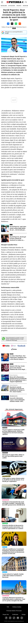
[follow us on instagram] (13, 346)
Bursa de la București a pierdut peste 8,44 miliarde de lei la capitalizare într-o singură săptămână (18, 379)
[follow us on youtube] (6, 346)
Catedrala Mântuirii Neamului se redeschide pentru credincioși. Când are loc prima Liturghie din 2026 (13, 599)
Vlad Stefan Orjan (21, 27)
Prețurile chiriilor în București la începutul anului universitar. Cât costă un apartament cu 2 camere (12, 527)
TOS (8, 607)
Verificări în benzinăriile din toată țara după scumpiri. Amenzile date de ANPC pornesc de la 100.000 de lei (13, 503)
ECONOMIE (5, 523)
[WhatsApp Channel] (22, 618)
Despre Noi (6, 614)
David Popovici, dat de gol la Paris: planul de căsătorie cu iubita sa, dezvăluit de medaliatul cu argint (18, 238)
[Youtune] (18, 618)
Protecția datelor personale (14, 610)
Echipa (23, 614)
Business (5, 427)
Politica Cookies (16, 607)
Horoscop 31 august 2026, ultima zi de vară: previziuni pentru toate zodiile (13, 456)
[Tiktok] (14, 618)
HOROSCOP (5, 452)
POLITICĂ (19, 5)
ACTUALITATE (11, 5)
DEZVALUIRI (4, 5)
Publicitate (15, 614)
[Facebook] (6, 618)
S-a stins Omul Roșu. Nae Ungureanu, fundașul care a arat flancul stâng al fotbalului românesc (18, 357)
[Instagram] (10, 618)
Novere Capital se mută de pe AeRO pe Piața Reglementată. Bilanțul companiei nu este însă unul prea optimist (13, 432)
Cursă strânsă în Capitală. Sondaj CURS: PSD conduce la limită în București (12, 575)
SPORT (14, 28)
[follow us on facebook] (21, 346)
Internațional (6, 476)
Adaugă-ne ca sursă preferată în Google (14, 32)
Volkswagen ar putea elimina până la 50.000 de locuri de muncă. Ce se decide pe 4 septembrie (13, 480)
